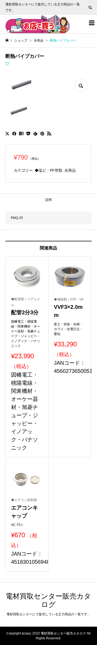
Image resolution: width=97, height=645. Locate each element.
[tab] (48, 199)
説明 (48, 200)
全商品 (70, 170)
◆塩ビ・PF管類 (48, 170)
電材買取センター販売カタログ (48, 600)
